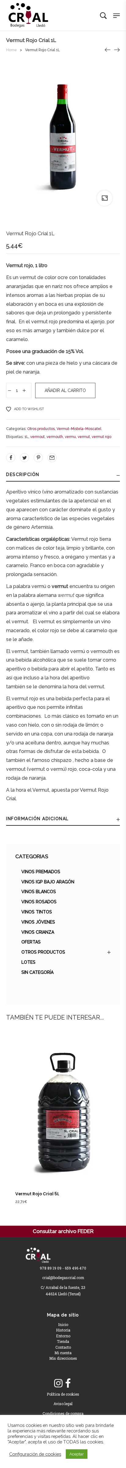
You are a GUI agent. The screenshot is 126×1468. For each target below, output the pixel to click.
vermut (84, 437)
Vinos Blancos (38, 891)
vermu (70, 437)
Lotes (28, 962)
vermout (37, 437)
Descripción (22, 474)
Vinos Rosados (39, 901)
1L (26, 437)
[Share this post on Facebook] (10, 457)
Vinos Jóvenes (38, 922)
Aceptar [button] (76, 1454)
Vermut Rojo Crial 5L (37, 1194)
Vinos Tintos (36, 911)
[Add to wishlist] (69, 1122)
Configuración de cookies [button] (35, 1454)
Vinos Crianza (37, 932)
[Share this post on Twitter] (24, 457)
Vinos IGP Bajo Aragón (47, 881)
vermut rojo (101, 437)
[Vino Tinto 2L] (108, 49)
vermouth (54, 437)
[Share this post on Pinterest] (38, 457)
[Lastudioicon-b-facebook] (68, 1383)
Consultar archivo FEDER (63, 1231)
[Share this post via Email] (52, 457)
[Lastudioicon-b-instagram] (58, 1383)
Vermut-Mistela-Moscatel (79, 429)
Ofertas (31, 942)
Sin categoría (37, 972)
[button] (56, 1122)
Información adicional (37, 818)
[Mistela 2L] (117, 49)
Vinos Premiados (40, 871)
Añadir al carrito (65, 390)
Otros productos (43, 952)
